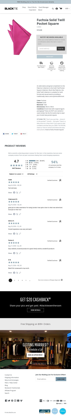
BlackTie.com (12, 412)
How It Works (32, 7)
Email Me (60, 48)
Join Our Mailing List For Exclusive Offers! (51, 375)
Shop (24, 7)
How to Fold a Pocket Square (54, 130)
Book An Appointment (35, 355)
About (40, 10)
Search (7, 393)
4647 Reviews (18, 168)
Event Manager (44, 7)
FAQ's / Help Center (11, 383)
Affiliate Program (10, 390)
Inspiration (32, 10)
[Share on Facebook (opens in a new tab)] (14, 193)
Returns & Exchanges (12, 380)
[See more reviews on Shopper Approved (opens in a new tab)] (20, 192)
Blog (6, 385)
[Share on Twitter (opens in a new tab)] (17, 192)
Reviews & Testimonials (12, 388)
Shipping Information (12, 377)
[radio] (35, 160)
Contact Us (8, 375)
